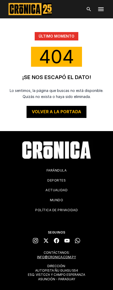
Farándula (57, 170)
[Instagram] (35, 240)
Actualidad (56, 190)
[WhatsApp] (77, 240)
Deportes (56, 180)
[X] (46, 240)
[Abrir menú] (101, 9)
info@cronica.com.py (56, 257)
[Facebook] (56, 240)
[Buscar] (89, 9)
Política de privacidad (56, 210)
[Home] (56, 149)
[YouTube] (67, 240)
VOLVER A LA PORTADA (56, 111)
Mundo (56, 200)
